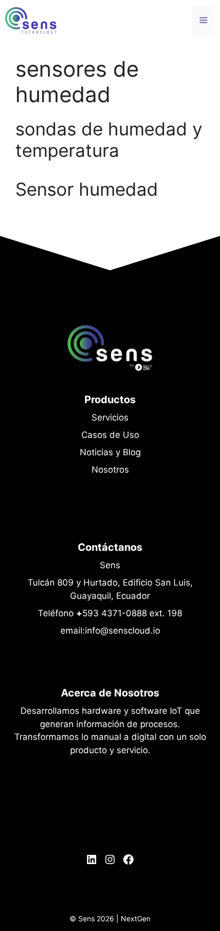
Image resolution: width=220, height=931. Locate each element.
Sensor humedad (86, 189)
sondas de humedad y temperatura (108, 139)
